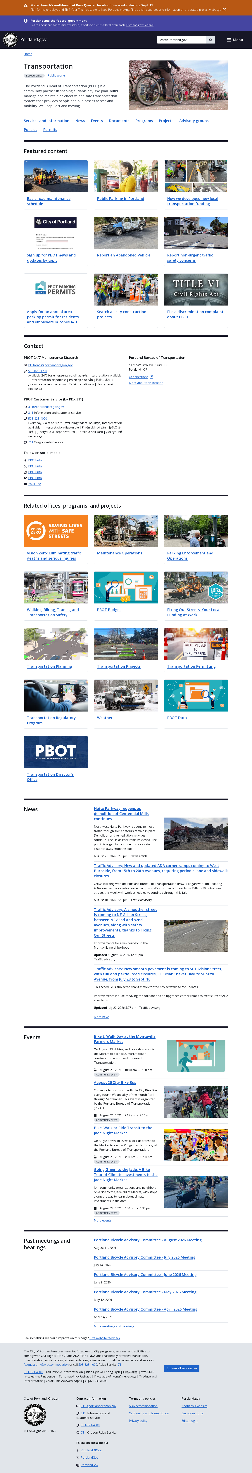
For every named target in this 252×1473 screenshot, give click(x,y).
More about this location (146, 383)
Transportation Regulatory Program (51, 720)
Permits (50, 129)
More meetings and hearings (114, 1326)
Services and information (46, 120)
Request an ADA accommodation (46, 1365)
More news (101, 1017)
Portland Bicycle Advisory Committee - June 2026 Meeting (145, 1274)
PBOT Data (177, 717)
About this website (194, 1406)
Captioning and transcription (149, 1413)
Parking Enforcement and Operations (190, 556)
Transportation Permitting (191, 666)
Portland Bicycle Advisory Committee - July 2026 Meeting (144, 1257)
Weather (105, 717)
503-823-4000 (87, 1365)
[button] (235, 40)
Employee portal (193, 1413)
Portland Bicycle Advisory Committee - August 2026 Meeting (148, 1239)
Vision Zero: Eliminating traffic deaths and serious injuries (54, 556)
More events (102, 1220)
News (80, 120)
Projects (166, 120)
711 (120, 1365)
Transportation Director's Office (50, 777)
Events (97, 120)
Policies (30, 129)
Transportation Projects (119, 666)
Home (28, 54)
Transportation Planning (49, 666)
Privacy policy (138, 1421)
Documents (119, 120)
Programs (144, 120)
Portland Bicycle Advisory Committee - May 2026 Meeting (145, 1291)
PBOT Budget (109, 609)
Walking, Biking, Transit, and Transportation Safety (53, 612)
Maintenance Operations (119, 553)
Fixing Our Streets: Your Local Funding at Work (193, 612)
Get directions (138, 377)
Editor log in (190, 1421)
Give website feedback (104, 1338)
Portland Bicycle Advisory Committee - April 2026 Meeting (145, 1309)
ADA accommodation (143, 1406)
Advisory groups (194, 120)
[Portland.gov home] (24, 39)
